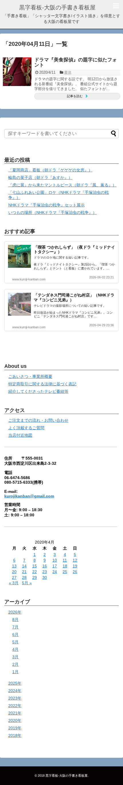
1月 (15, 671)
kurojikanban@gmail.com (29, 496)
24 (54, 571)
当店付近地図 (20, 435)
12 (75, 560)
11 (65, 560)
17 (54, 566)
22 (34, 571)
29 (34, 577)
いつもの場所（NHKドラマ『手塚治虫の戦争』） (52, 212)
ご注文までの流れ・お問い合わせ (38, 420)
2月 (15, 664)
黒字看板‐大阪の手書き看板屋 (57, 7)
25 (65, 571)
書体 (68, 72)
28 (24, 577)
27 (14, 577)
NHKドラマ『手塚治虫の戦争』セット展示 (46, 205)
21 (24, 571)
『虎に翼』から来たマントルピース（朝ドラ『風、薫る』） (62, 185)
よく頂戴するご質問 (26, 427)
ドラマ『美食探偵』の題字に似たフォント (75, 62)
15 (34, 566)
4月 (15, 649)
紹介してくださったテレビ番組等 (38, 391)
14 (24, 566)
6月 (15, 634)
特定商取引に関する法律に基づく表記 (42, 384)
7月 (15, 627)
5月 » (27, 583)
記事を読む (75, 96)
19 (75, 566)
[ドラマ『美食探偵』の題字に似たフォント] (17, 71)
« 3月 (14, 583)
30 (44, 577)
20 (14, 571)
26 (75, 571)
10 (54, 560)
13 (14, 566)
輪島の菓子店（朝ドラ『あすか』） (40, 177)
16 (44, 566)
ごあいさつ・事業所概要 (30, 376)
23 (44, 571)
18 (65, 566)
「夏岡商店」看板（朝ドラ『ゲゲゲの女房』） (50, 170)
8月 (15, 619)
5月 (15, 642)
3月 (15, 657)
